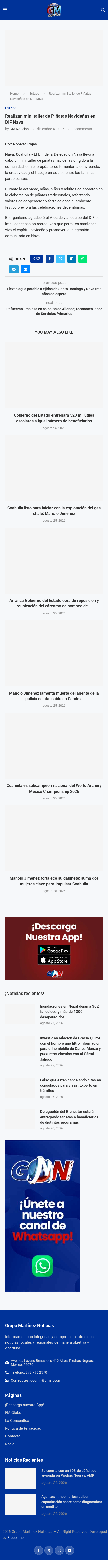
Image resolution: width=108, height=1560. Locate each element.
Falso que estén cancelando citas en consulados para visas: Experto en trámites (70, 1085)
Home (14, 93)
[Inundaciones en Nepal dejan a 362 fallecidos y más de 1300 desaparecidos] (20, 1014)
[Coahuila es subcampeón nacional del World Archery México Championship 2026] (54, 746)
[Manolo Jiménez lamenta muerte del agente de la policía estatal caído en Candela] (54, 653)
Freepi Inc (15, 1537)
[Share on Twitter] (60, 259)
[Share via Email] (25, 269)
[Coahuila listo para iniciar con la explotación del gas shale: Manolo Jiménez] (54, 468)
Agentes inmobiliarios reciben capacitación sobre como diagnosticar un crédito (71, 1502)
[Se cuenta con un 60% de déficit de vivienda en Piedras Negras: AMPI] (20, 1478)
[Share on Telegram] (14, 269)
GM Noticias (19, 129)
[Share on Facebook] (50, 259)
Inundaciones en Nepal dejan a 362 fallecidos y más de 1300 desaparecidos (69, 1011)
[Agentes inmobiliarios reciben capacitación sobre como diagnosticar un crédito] (20, 1504)
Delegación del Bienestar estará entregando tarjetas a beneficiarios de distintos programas (69, 1117)
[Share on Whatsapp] (82, 259)
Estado (34, 93)
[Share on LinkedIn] (71, 259)
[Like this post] (38, 259)
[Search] (102, 10)
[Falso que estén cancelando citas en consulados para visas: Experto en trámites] (20, 1088)
